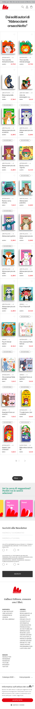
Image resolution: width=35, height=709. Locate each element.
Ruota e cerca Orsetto (6, 202)
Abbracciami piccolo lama (26, 272)
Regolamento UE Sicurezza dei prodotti (26, 615)
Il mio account (7, 611)
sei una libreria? (8, 619)
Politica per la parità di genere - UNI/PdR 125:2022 (26, 638)
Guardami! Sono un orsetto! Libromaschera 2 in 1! (8, 413)
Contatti (23, 611)
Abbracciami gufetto (8, 236)
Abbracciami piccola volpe (8, 272)
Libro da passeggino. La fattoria (25, 96)
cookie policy (25, 621)
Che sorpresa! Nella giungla (8, 378)
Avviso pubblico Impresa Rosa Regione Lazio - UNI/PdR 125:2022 (26, 632)
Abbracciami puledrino (24, 202)
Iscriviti (17, 574)
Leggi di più (20, 695)
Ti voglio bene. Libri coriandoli (26, 413)
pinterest (5, 665)
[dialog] (17, 696)
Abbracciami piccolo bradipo (8, 307)
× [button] (33, 686)
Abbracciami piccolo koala (26, 131)
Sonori (16, 502)
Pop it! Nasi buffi (25, 307)
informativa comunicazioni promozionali (25, 625)
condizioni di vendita (7, 616)
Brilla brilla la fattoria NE (26, 448)
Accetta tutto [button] (17, 700)
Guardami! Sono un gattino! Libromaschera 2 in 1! (26, 378)
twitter (5, 666)
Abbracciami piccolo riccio (26, 237)
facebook (6, 661)
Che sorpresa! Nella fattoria (26, 343)
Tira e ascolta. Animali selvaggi (25, 61)
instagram (6, 659)
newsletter (6, 657)
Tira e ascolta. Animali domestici (8, 61)
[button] (17, 705)
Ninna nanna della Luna (7, 96)
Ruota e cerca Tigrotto (24, 166)
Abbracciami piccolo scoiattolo (8, 131)
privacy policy (25, 619)
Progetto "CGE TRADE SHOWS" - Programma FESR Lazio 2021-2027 (26, 645)
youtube (5, 663)
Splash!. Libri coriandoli (6, 448)
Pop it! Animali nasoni (6, 343)
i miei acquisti (7, 613)
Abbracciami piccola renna (8, 166)
